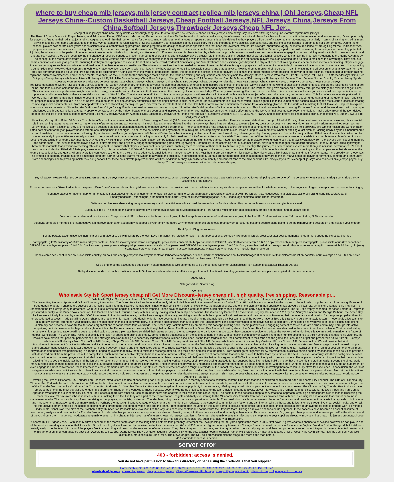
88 (249, 468)
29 (183, 468)
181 (198, 468)
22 (254, 468)
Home (124, 468)
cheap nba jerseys (133, 471)
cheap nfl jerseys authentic (232, 471)
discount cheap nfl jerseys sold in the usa (276, 471)
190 (227, 468)
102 (215, 468)
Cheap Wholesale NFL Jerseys (195, 471)
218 (189, 468)
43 (168, 468)
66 (233, 468)
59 (265, 468)
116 (174, 468)
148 (270, 468)
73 (203, 468)
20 (179, 468)
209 (146, 468)
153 (163, 468)
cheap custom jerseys (160, 471)
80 (157, 468)
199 (260, 468)
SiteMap (133, 468)
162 (238, 468)
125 (244, 468)
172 (152, 468)
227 (221, 468)
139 (209, 468)
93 (140, 468)
